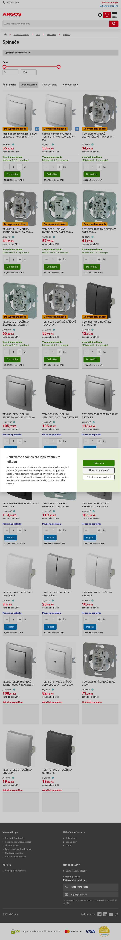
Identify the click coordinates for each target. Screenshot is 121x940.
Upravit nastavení (99, 470)
